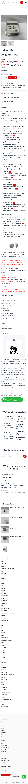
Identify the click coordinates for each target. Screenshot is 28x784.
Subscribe (6, 775)
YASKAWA (4, 704)
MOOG (3, 635)
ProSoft (3, 670)
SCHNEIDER (4, 679)
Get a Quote (12, 77)
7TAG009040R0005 (14, 546)
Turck (3, 697)
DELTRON (4, 586)
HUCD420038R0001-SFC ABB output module (17, 527)
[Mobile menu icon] (26, 2)
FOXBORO (4, 600)
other (2, 645)
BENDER (3, 578)
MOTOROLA (4, 637)
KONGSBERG (5, 620)
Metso (4, 652)
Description (4, 107)
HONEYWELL (5, 608)
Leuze (3, 628)
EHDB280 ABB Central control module (17, 537)
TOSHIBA (4, 689)
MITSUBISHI (4, 630)
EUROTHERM (5, 595)
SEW (2, 682)
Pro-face (3, 667)
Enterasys (5, 647)
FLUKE (3, 598)
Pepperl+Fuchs (5, 660)
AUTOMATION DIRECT (7, 568)
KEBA (3, 615)
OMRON (3, 642)
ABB (9, 85)
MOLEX (3, 632)
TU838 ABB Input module (16, 517)
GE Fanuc (4, 603)
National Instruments (7, 640)
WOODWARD (5, 702)
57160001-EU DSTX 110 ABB (17, 507)
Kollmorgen (4, 618)
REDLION (4, 672)
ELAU (3, 590)
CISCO (3, 583)
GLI (4, 650)
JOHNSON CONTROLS (7, 613)
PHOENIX (4, 662)
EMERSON (4, 593)
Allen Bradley (5, 563)
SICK (2, 684)
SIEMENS (4, 687)
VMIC (4, 657)
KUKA (3, 623)
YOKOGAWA (4, 707)
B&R (2, 571)
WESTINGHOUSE (6, 699)
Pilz (2, 665)
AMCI (2, 566)
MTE (4, 655)
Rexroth (3, 677)
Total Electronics (6, 692)
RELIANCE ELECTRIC (7, 674)
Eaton (3, 588)
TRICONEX (4, 694)
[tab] (14, 106)
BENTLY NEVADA (6, 581)
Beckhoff (3, 576)
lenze (2, 625)
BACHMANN (4, 573)
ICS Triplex (4, 610)
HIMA (2, 605)
